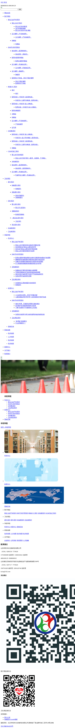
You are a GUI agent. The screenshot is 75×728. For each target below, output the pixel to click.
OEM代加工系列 (50, 513)
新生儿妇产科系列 (14, 402)
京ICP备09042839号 (7, 726)
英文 (5, 2)
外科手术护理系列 (14, 404)
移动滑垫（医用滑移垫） (23, 168)
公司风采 (13, 540)
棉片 (16, 93)
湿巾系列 (13, 520)
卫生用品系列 (12, 408)
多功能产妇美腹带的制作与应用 (25, 305)
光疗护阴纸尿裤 (20, 28)
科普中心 (7, 410)
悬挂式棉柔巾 (19, 195)
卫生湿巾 (18, 221)
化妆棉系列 (20, 520)
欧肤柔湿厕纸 (19, 214)
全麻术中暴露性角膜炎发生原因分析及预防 (29, 261)
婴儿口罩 (7, 717)
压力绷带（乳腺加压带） (23, 68)
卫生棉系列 (28, 520)
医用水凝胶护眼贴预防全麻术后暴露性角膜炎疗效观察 (32, 257)
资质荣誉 (20, 540)
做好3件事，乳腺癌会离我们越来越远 (27, 304)
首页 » (3, 427)
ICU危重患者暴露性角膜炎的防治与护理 (28, 263)
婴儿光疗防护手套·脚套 (22, 30)
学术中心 (7, 400)
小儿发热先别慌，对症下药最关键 (26, 295)
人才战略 (26, 540)
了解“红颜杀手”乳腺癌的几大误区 (26, 307)
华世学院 (8, 427)
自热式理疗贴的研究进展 (23, 276)
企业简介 (7, 540)
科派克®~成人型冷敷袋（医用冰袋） (27, 138)
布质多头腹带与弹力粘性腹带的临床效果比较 (30, 314)
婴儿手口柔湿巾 (20, 207)
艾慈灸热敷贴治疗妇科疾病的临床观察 (27, 272)
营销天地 (7, 419)
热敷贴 (17, 44)
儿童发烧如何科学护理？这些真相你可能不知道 (30, 297)
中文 (2, 2)
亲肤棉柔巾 (19, 197)
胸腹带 (17, 74)
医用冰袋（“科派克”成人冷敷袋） (26, 107)
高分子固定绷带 (20, 81)
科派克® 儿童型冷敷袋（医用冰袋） (27, 100)
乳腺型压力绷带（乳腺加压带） (25, 175)
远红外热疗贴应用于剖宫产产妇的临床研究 (29, 274)
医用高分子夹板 (20, 83)
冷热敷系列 (11, 406)
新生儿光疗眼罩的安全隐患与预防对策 (27, 245)
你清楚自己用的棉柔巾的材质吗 (25, 283)
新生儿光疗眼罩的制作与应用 (24, 251)
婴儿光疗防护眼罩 (21, 26)
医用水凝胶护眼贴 (21, 61)
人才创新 (13, 533)
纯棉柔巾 (18, 189)
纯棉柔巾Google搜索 (10, 719)
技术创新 (7, 533)
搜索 (20, 9)
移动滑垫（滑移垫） (22, 54)
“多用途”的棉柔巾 (21, 321)
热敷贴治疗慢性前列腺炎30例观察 (26, 270)
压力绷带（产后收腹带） (23, 37)
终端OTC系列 (33, 513)
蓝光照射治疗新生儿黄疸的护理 (25, 247)
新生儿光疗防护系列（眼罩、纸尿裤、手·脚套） (31, 158)
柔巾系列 (7, 520)
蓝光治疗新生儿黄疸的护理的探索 (26, 249)
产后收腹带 (19, 124)
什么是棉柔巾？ (20, 323)
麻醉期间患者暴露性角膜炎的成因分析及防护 (30, 259)
